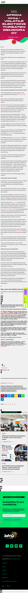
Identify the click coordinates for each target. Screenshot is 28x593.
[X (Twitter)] (5, 586)
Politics (23, 388)
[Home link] (4, 2)
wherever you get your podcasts (12, 345)
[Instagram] (8, 586)
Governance (11, 388)
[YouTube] (3, 586)
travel (14, 390)
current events (17, 386)
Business (9, 386)
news (18, 388)
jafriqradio (10, 383)
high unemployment (17, 137)
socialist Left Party (20, 121)
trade (8, 390)
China (7, 312)
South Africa (21, 94)
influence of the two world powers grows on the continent (14, 314)
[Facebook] (10, 586)
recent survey (11, 133)
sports (3, 390)
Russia (2, 312)
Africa (14, 11)
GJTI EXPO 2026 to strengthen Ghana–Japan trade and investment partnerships (13, 467)
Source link (4, 367)
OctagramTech (15, 559)
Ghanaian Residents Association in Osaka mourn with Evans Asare (13, 437)
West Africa (15, 202)
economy (3, 388)
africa (3, 386)
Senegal (3, 63)
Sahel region (19, 230)
